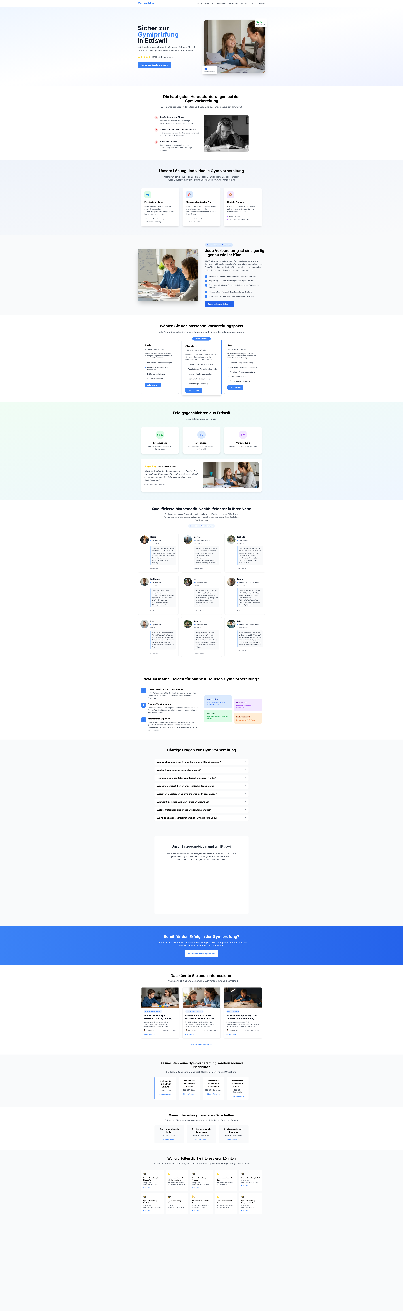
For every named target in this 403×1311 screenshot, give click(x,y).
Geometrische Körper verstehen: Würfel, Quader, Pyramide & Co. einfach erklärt (159, 1018)
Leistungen (233, 3)
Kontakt (262, 3)
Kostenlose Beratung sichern (154, 65)
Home (199, 3)
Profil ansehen (154, 568)
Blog (254, 3)
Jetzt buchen (152, 385)
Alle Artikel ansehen (200, 1044)
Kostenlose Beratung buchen (201, 953)
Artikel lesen (148, 1034)
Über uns (209, 3)
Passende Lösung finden (218, 304)
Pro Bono (245, 3)
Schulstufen (221, 3)
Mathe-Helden (146, 3)
